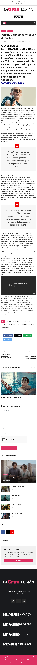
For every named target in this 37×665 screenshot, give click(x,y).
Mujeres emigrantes (17, 513)
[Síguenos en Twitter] (18, 4)
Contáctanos (24, 662)
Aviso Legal (30, 660)
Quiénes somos (9, 660)
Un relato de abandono (11, 478)
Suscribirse (18, 560)
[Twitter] (8, 532)
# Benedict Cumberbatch (28, 324)
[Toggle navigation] (4, 23)
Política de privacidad (20, 660)
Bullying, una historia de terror (11, 397)
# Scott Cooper (26, 321)
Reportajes (9, 30)
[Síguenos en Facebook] (16, 4)
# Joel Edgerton (16, 321)
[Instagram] (12, 532)
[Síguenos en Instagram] (21, 4)
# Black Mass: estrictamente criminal (11, 324)
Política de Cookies (15, 662)
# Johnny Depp (5, 327)
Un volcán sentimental (18, 486)
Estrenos (4, 30)
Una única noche (16, 504)
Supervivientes (16, 495)
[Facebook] (3, 532)
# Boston (9, 321)
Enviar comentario (9, 448)
